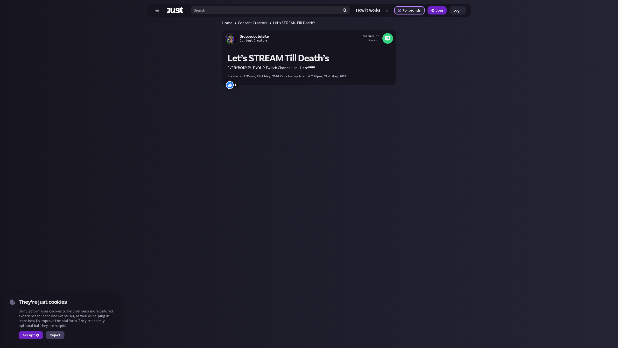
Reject (55, 335)
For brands (411, 10)
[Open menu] (157, 10)
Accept (28, 335)
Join (439, 10)
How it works (368, 10)
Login (458, 10)
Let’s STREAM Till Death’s (294, 23)
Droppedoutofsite (253, 36)
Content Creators (252, 23)
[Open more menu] (387, 10)
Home (227, 23)
